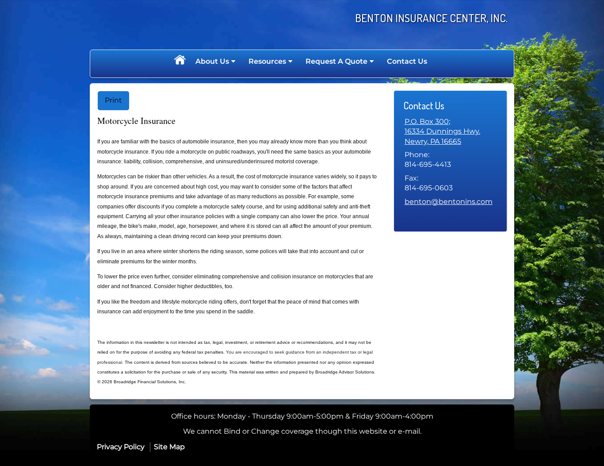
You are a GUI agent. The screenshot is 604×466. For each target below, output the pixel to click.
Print (113, 100)
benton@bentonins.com (449, 201)
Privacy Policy (121, 447)
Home (179, 61)
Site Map (169, 447)
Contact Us (407, 61)
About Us (212, 61)
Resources (267, 61)
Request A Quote (336, 61)
